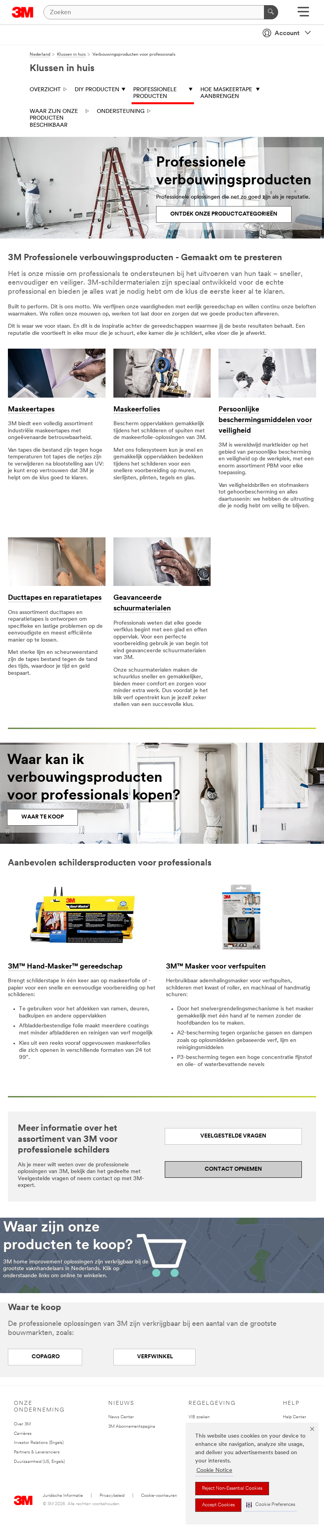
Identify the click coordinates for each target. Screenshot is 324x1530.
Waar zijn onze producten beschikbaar (54, 118)
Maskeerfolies (136, 409)
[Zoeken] (271, 12)
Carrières (23, 1434)
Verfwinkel (154, 1357)
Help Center (294, 1417)
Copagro (45, 1357)
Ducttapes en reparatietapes (55, 598)
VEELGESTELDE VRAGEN (233, 1136)
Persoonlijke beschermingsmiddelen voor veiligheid (265, 420)
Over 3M (22, 1424)
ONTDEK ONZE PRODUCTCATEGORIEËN (223, 214)
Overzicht (45, 90)
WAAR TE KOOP (42, 817)
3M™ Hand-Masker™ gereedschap (65, 967)
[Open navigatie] (303, 14)
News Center (121, 1417)
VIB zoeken (199, 1417)
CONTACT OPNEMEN (233, 1169)
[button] (271, 1504)
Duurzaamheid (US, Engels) (39, 1462)
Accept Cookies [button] (218, 1505)
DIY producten (97, 90)
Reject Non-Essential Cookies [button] (232, 1488)
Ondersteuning (121, 112)
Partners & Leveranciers (37, 1452)
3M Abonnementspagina (131, 1427)
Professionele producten (155, 93)
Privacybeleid (112, 1496)
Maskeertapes (31, 409)
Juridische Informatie (63, 1496)
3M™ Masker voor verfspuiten (216, 967)
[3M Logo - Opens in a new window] (23, 12)
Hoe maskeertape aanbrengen (226, 93)
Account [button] (287, 33)
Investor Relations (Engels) (39, 1443)
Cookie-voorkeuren (159, 1496)
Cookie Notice (214, 1471)
